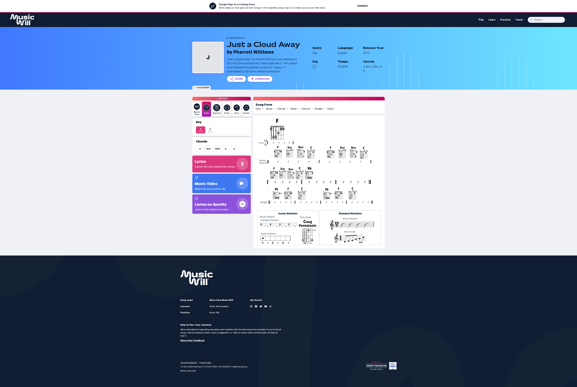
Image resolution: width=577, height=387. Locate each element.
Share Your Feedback (192, 340)
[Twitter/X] (261, 306)
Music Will (214, 312)
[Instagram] (251, 306)
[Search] (531, 19)
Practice (185, 312)
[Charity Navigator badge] (393, 366)
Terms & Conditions (188, 362)
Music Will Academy (219, 306)
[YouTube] (265, 306)
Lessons (185, 306)
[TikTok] (270, 306)
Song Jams (186, 300)
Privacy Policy (205, 362)
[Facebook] (256, 306)
